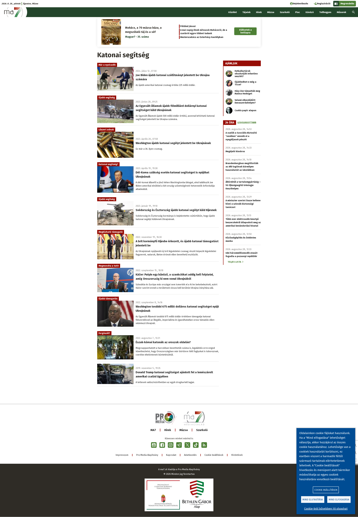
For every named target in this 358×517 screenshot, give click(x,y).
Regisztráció (323, 3)
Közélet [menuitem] (232, 12)
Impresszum (122, 455)
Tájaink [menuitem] (246, 12)
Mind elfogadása (339, 499)
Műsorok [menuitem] (341, 12)
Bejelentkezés (300, 3)
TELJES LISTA (234, 262)
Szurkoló (202, 430)
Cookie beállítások (213, 455)
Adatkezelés (190, 455)
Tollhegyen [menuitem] (325, 12)
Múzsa (183, 430)
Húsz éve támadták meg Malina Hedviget (247, 92)
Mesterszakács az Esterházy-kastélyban (201, 37)
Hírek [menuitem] (259, 12)
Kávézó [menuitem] (310, 12)
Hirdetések (237, 455)
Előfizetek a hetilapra (245, 31)
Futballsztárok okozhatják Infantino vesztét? (246, 74)
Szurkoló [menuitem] (285, 12)
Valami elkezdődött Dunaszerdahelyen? (245, 101)
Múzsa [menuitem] (270, 12)
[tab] (229, 122)
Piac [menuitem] (297, 12)
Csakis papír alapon (245, 110)
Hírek (167, 430)
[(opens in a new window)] (154, 445)
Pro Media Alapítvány (147, 455)
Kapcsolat (171, 455)
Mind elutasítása (312, 499)
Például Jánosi (188, 26)
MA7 (153, 430)
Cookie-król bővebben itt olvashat (326, 508)
